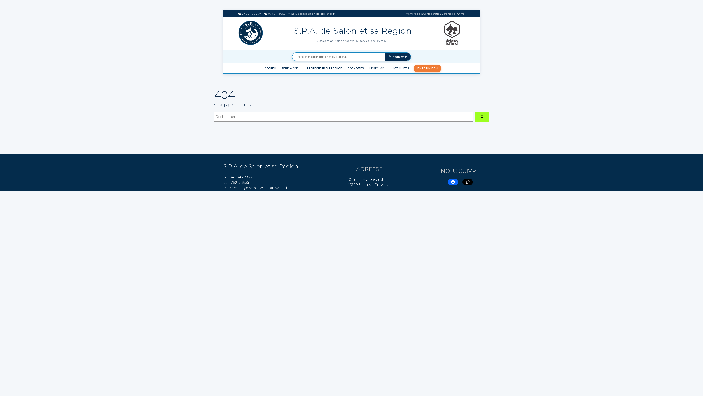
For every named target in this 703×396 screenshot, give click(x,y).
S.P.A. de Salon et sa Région (260, 166)
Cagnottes (356, 68)
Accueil (270, 68)
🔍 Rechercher (398, 56)
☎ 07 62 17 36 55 (274, 13)
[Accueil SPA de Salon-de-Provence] (251, 33)
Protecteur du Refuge (324, 68)
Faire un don (427, 68)
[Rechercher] (482, 117)
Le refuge (378, 68)
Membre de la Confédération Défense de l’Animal (435, 13)
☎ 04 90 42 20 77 (249, 13)
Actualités (401, 68)
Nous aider (291, 68)
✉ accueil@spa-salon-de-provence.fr (311, 13)
